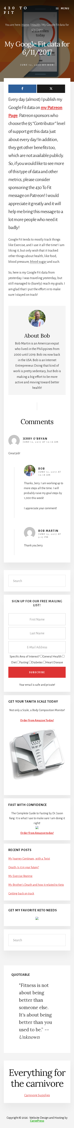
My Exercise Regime (20, 876)
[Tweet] (51, 89)
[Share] (22, 89)
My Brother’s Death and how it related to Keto (36, 884)
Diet (14, 662)
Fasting (24, 662)
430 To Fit (16, 10)
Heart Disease (54, 662)
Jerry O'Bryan (35, 438)
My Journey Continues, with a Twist (29, 858)
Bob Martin (48, 530)
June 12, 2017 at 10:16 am (40, 442)
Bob (41, 468)
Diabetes (37, 662)
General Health (52, 656)
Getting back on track (21, 893)
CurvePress (37, 1120)
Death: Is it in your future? (23, 867)
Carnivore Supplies (37, 1095)
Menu (65, 8)
